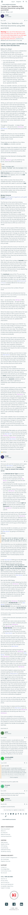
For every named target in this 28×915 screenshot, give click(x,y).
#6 (26, 804)
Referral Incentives (5, 834)
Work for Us (4, 878)
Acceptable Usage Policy (7, 886)
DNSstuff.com (14, 673)
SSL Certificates (5, 859)
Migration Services (5, 861)
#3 (26, 737)
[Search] (26, 1)
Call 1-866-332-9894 (7, 876)
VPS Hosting (4, 846)
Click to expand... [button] (14, 777)
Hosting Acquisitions (6, 836)
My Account (4, 872)
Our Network (4, 832)
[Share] (25, 21)
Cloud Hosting (4, 847)
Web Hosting (4, 842)
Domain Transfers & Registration (9, 857)
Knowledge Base (5, 869)
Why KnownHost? (5, 829)
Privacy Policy (4, 880)
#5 (26, 790)
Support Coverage (5, 888)
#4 (26, 762)
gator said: (4, 765)
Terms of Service (5, 882)
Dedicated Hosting (5, 849)
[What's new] (23, 1)
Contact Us (3, 867)
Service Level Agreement (7, 884)
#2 (26, 461)
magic (3, 12)
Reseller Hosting (5, 844)
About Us (3, 830)
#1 (26, 20)
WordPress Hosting (6, 851)
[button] (2, 1)
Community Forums (6, 871)
